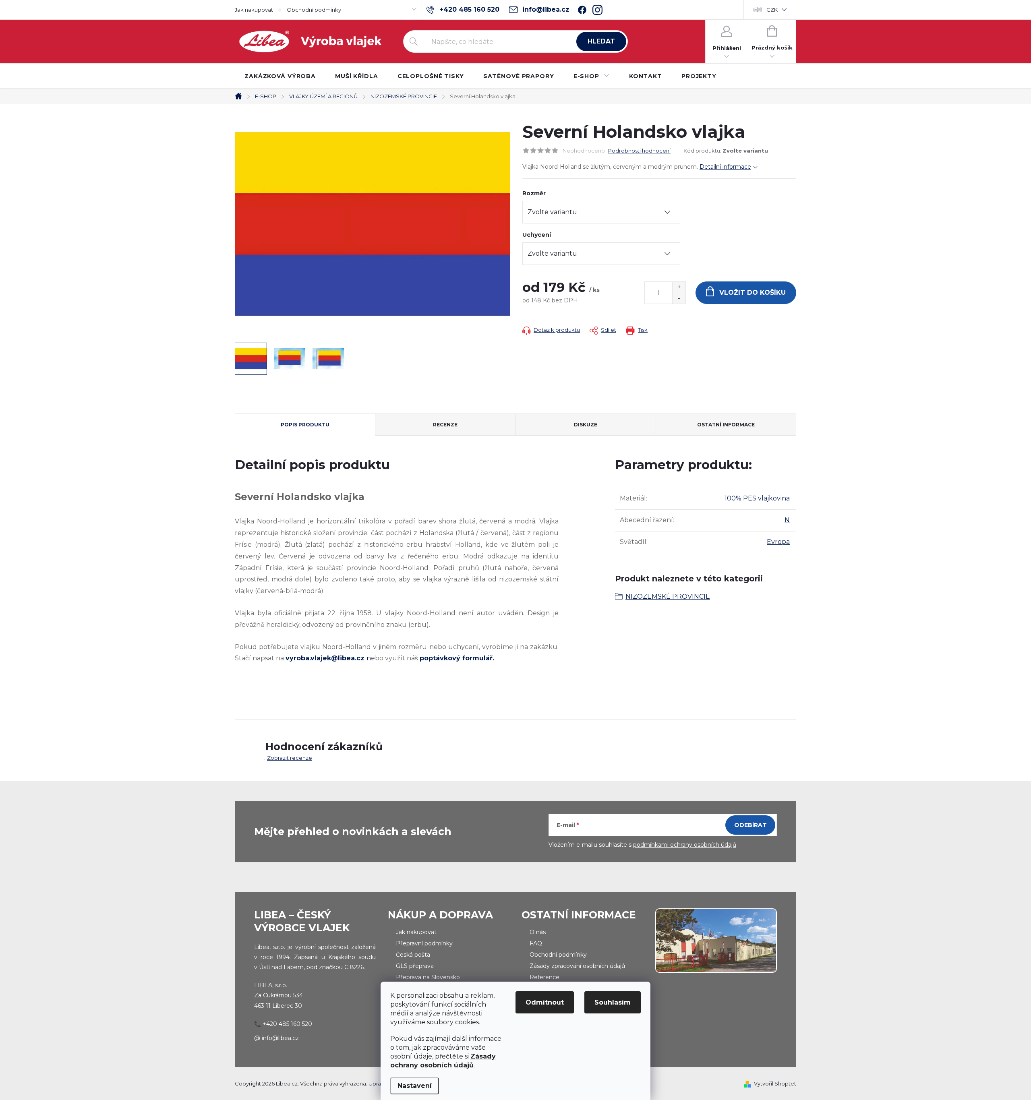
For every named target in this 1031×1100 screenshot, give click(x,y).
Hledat (601, 41)
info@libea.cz (280, 1038)
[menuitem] (280, 76)
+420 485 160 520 (287, 1024)
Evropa (778, 542)
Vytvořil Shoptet (775, 1083)
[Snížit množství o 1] (678, 298)
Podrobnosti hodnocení (639, 150)
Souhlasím (612, 1002)
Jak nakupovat (254, 9)
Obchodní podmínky (314, 9)
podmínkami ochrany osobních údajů (684, 844)
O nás (538, 932)
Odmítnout (545, 1002)
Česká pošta (413, 954)
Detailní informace (725, 166)
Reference (544, 977)
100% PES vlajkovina (757, 498)
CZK (772, 9)
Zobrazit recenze (289, 758)
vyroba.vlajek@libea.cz (326, 658)
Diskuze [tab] (585, 425)
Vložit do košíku (752, 292)
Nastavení (414, 1086)
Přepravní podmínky (424, 943)
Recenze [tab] (445, 425)
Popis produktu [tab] (305, 425)
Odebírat (750, 825)
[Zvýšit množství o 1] (678, 287)
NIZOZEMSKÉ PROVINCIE (667, 596)
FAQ (536, 943)
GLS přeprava (415, 966)
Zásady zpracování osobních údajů (577, 966)
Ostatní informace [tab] (726, 425)
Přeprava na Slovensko (428, 977)
